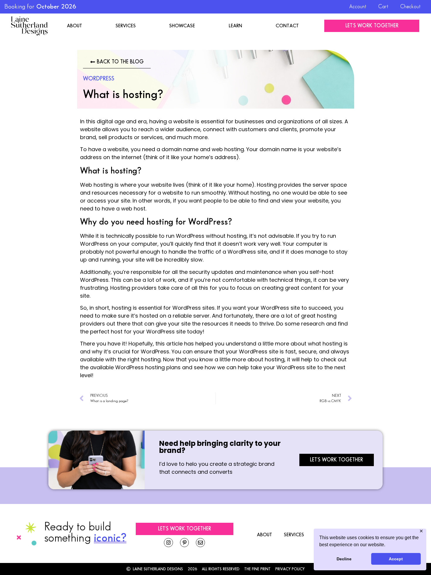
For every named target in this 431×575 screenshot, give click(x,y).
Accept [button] (396, 559)
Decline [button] (344, 559)
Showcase (182, 25)
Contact (287, 25)
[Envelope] (200, 542)
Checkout (410, 6)
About (74, 25)
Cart (383, 6)
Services (126, 25)
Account (357, 6)
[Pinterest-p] (184, 542)
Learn (235, 25)
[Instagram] (168, 542)
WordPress (98, 78)
